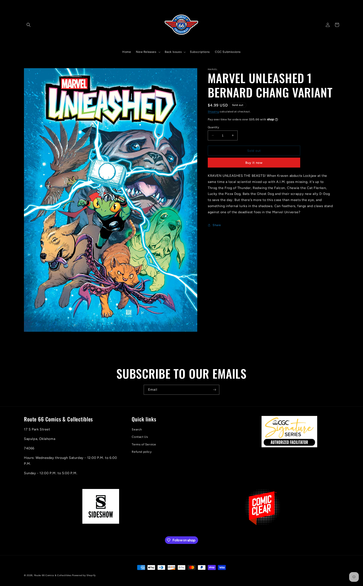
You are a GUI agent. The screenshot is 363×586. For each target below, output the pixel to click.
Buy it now (254, 163)
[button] (28, 24)
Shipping (213, 111)
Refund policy (142, 452)
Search (137, 430)
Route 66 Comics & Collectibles (52, 575)
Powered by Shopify (84, 575)
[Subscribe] (214, 390)
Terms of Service (144, 444)
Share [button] (217, 225)
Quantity (213, 127)
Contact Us (140, 437)
